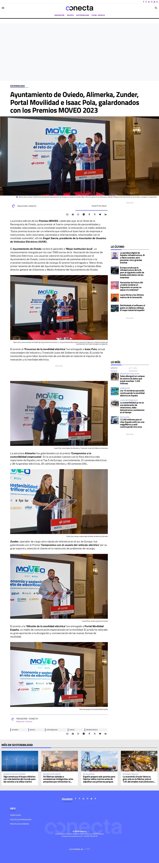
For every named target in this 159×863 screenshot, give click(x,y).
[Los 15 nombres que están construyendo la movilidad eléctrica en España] (115, 391)
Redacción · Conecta (27, 206)
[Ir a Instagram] (151, 2)
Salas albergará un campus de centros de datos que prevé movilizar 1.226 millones (132, 379)
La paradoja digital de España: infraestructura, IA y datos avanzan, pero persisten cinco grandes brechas (132, 257)
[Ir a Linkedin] (149, 2)
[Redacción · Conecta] (14, 206)
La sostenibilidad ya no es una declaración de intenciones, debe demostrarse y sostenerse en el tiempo (132, 407)
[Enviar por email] (67, 214)
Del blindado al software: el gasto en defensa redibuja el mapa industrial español (132, 308)
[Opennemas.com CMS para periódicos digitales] (79, 849)
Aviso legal (15, 815)
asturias (15, 730)
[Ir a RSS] (157, 2)
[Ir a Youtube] (154, 2)
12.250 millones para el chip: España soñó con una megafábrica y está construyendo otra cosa (132, 423)
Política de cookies (19, 824)
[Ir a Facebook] (143, 2)
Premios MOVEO (92, 730)
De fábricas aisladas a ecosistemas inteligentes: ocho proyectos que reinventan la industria (58, 780)
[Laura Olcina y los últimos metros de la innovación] (115, 298)
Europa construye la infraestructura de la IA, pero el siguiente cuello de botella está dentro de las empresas (132, 272)
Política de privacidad (20, 820)
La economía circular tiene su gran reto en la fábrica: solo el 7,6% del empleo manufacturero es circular (138, 780)
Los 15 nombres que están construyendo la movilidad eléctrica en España (132, 393)
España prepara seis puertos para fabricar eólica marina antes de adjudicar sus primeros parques (99, 779)
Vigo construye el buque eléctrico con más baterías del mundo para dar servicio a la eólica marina (19, 779)
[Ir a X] (146, 2)
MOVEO (32, 730)
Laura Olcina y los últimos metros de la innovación (132, 296)
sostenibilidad (52, 730)
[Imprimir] (73, 214)
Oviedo (71, 730)
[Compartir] (78, 214)
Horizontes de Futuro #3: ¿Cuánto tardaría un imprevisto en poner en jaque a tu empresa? (131, 286)
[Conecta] (79, 8)
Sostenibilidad (17, 85)
